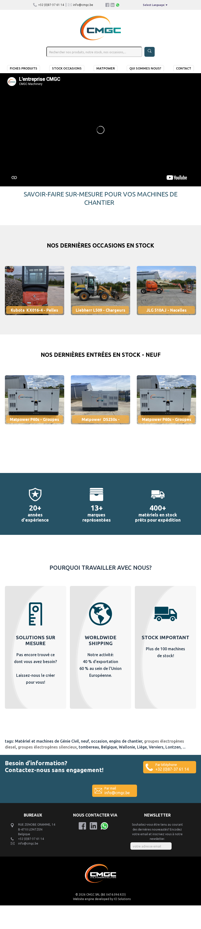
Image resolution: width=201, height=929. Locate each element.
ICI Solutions (122, 899)
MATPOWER (105, 68)
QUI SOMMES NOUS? (145, 68)
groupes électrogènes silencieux (47, 747)
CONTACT (183, 68)
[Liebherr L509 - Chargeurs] (104, 317)
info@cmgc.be (83, 4)
